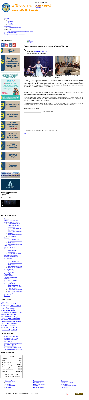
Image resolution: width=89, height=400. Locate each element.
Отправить (27, 133)
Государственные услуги (11, 222)
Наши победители (13, 271)
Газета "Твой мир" (9, 247)
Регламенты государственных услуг (15, 227)
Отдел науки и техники (15, 241)
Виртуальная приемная (11, 336)
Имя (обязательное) (47, 111)
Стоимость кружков (10, 293)
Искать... (35, 2)
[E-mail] (29, 42)
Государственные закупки (68, 385)
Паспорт (10, 23)
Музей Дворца (8, 275)
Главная (6, 18)
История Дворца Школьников (11, 313)
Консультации (12, 236)
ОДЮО (35, 385)
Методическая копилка (11, 256)
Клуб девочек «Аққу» (10, 280)
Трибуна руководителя (11, 220)
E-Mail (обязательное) (48, 115)
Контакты (10, 24)
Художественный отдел (15, 244)
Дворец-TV (7, 274)
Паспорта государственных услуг (15, 233)
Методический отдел (14, 239)
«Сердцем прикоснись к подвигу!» (10, 326)
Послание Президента (10, 32)
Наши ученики (8, 269)
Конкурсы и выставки (14, 27)
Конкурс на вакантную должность (14, 34)
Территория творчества (11, 338)
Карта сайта (64, 387)
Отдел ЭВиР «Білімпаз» (15, 267)
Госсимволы (64, 384)
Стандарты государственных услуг (15, 230)
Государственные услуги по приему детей (20, 31)
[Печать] (30, 41)
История (10, 21)
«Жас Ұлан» (7, 245)
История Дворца (10, 381)
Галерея (14, 329)
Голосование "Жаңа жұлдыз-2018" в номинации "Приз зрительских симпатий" (13, 347)
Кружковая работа (9, 283)
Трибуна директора (8, 312)
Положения (7, 26)
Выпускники (11, 272)
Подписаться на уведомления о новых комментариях (41, 130)
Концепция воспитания (11, 255)
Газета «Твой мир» (38, 387)
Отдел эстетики (12, 242)
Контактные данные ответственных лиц (14, 224)
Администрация (12, 260)
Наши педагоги (8, 258)
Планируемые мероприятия (12, 251)
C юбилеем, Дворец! (10, 282)
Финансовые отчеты (67, 382)
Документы (7, 294)
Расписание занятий (39, 384)
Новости (6, 238)
